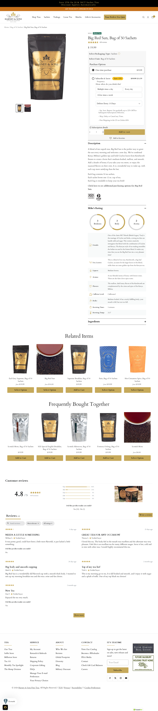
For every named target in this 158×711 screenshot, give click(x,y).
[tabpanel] (79, 570)
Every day (129, 89)
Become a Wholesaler (90, 653)
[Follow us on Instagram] (121, 678)
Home (6, 27)
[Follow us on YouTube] (126, 678)
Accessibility (77, 687)
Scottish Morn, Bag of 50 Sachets (20, 446)
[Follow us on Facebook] (110, 678)
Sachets (47, 17)
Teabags (56, 17)
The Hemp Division (12, 669)
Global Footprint (63, 657)
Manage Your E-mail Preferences (39, 675)
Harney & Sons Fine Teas (28, 687)
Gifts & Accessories (92, 17)
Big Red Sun (50, 378)
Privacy (67, 687)
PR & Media (86, 657)
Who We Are (61, 649)
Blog (58, 665)
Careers (84, 669)
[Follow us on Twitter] (115, 678)
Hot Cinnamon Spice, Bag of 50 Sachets (137, 379)
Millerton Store (10, 657)
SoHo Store (9, 653)
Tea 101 (7, 661)
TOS (60, 687)
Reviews (59, 653)
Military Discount (63, 669)
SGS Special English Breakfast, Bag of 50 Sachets (50, 448)
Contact (84, 661)
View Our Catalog (89, 649)
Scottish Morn (137, 446)
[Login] (148, 17)
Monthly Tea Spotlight (13, 665)
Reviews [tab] (13, 516)
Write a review (145, 515)
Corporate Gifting (37, 665)
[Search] (143, 17)
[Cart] (153, 17)
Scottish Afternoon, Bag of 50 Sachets (79, 448)
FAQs (32, 669)
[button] (78, 487)
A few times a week (105, 95)
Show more (79, 615)
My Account (35, 649)
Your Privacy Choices (39, 680)
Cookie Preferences (92, 687)
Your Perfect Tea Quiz (115, 17)
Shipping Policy (36, 661)
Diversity (59, 661)
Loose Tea (68, 17)
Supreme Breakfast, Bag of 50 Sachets (78, 379)
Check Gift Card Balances (92, 665)
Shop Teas (36, 17)
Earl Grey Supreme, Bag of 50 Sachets (20, 379)
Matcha (78, 17)
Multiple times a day (105, 89)
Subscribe (118, 670)
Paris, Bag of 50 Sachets (108, 378)
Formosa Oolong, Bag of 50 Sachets (108, 448)
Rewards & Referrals (38, 653)
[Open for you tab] (5, 707)
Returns (33, 657)
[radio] (117, 70)
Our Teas (8, 649)
